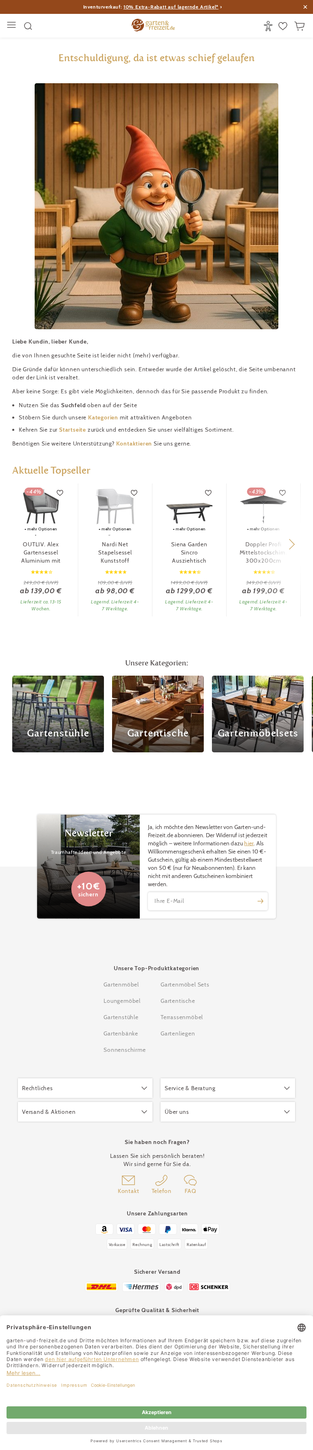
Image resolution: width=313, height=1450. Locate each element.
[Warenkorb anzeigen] (300, 26)
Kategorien (104, 417)
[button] (291, 544)
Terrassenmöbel (182, 1017)
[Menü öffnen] (12, 26)
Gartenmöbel (121, 984)
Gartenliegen (178, 1033)
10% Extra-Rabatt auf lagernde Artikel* (170, 7)
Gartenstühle (121, 1017)
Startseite (73, 429)
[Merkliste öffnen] (284, 26)
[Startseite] (153, 26)
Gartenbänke (121, 1033)
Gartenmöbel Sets (185, 984)
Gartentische (178, 1000)
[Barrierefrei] (269, 26)
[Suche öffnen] (28, 26)
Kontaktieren (135, 443)
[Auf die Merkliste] (60, 493)
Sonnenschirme (124, 1049)
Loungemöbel (122, 1000)
